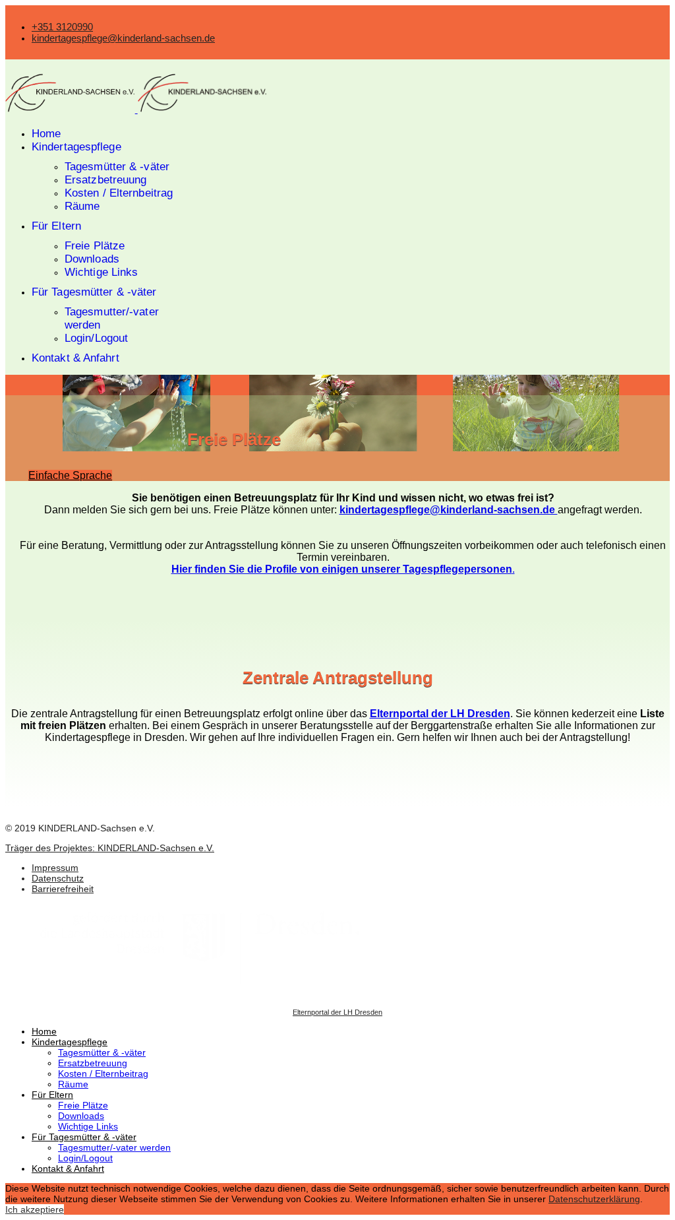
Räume (82, 206)
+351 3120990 (62, 26)
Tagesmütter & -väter (117, 166)
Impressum (55, 867)
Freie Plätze (95, 246)
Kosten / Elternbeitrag (119, 193)
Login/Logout (96, 338)
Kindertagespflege (76, 147)
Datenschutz (58, 878)
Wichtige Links (101, 272)
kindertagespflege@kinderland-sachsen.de (123, 38)
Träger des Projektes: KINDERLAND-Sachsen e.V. (109, 848)
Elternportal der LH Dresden (337, 1012)
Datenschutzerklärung (594, 1199)
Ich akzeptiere (34, 1209)
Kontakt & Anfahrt (75, 358)
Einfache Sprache (70, 475)
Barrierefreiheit (63, 888)
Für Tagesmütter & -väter (94, 292)
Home (46, 133)
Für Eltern (56, 226)
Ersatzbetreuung (106, 180)
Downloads (92, 259)
